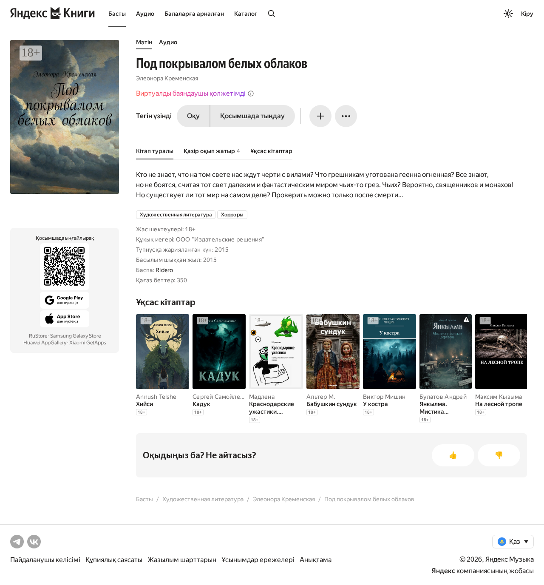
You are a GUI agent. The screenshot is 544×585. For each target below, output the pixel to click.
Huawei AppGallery (44, 343)
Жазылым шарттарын (181, 560)
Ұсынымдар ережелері (258, 560)
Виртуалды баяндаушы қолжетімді (191, 93)
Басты (117, 13)
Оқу (193, 116)
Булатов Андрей (443, 396)
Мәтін (144, 42)
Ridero (164, 270)
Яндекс (443, 571)
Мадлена (262, 396)
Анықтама (316, 560)
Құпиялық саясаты (113, 560)
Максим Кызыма (498, 396)
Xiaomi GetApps (87, 343)
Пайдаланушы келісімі (45, 560)
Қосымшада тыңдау (252, 116)
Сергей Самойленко (221, 396)
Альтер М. (320, 396)
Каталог (245, 13)
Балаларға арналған (194, 13)
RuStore (38, 336)
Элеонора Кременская (167, 78)
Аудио (145, 13)
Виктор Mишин (384, 396)
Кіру (527, 13)
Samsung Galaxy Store (75, 336)
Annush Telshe (156, 396)
